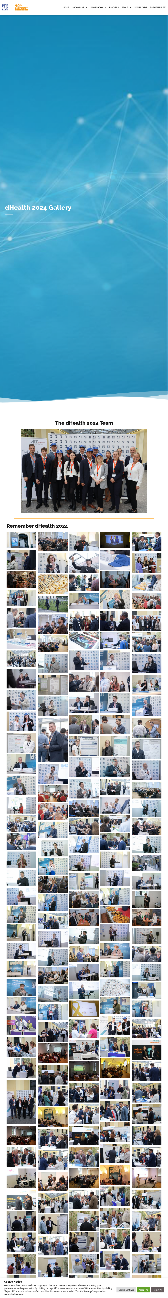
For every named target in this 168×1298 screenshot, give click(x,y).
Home (66, 7)
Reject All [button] (157, 1290)
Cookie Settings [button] (126, 1290)
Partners (114, 7)
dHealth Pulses (158, 7)
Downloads (141, 7)
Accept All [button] (143, 1290)
